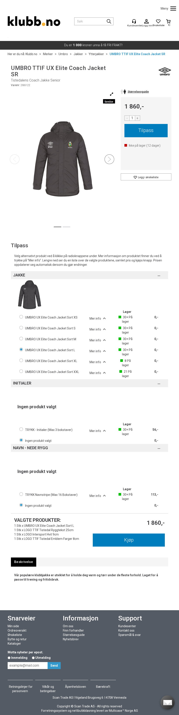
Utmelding (43, 657)
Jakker (78, 54)
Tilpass (145, 130)
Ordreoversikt (17, 630)
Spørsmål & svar (129, 635)
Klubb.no (31, 54)
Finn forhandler (73, 630)
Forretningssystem (54, 710)
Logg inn (146, 21)
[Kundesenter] (134, 21)
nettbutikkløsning (84, 710)
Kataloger (14, 643)
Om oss (68, 626)
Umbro (63, 54)
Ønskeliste (15, 635)
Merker (48, 54)
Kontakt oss (126, 630)
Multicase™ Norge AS (123, 710)
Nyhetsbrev (71, 639)
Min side (13, 626)
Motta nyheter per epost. (25, 652)
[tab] (23, 561)
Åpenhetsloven (75, 686)
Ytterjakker (96, 54)
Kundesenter (127, 626)
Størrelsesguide (74, 635)
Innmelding (19, 657)
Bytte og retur (17, 639)
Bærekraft (103, 686)
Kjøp (129, 540)
